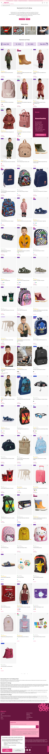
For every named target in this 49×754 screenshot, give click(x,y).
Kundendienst (48, 749)
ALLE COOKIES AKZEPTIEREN (7, 750)
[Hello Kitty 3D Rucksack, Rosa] (33, 549)
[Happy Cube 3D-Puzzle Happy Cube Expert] (33, 638)
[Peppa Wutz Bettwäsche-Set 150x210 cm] (17, 638)
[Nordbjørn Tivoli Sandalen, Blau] (35, 282)
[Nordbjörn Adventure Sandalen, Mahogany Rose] (34, 223)
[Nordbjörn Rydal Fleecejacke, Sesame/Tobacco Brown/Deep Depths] (2, 371)
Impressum (2, 718)
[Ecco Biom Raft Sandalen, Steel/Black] (18, 371)
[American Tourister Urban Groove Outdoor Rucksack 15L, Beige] (17, 460)
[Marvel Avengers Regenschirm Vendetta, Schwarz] (33, 401)
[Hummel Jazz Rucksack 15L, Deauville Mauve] (1, 104)
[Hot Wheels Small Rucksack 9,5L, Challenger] (1, 223)
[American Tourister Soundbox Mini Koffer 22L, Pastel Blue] (36, 490)
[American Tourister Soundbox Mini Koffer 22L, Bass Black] (34, 490)
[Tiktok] (27, 750)
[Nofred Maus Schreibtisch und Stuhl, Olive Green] (19, 490)
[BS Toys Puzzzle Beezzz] (17, 579)
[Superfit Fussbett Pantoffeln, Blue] (1, 579)
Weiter (27, 674)
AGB (1, 714)
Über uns (27, 718)
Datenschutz (28, 714)
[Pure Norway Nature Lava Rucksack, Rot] (1, 668)
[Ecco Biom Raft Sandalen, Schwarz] (17, 371)
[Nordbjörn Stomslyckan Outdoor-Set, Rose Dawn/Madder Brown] (33, 104)
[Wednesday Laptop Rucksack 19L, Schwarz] (33, 371)
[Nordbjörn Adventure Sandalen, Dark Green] (35, 223)
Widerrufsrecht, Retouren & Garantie (6, 715)
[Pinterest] (30, 750)
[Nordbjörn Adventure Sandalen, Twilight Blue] (33, 223)
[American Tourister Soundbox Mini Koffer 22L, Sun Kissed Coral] (33, 490)
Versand (2, 717)
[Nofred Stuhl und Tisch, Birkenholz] (17, 490)
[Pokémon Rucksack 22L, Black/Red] (33, 579)
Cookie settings (28, 715)
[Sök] (1, 5)
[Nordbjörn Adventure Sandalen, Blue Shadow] (36, 223)
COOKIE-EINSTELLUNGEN (18, 750)
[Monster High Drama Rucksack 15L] (17, 312)
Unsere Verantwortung (29, 717)
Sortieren (28, 19)
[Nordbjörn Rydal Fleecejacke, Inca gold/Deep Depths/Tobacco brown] (1, 371)
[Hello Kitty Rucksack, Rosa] (1, 549)
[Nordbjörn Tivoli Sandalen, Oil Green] (36, 282)
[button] (1, 2)
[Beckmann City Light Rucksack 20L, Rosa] (1, 638)
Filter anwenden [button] (22, 19)
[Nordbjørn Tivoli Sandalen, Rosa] (1, 282)
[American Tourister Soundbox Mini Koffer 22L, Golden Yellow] (35, 490)
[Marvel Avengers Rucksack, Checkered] (17, 193)
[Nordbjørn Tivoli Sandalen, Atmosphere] (33, 282)
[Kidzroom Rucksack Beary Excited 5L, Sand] (17, 163)
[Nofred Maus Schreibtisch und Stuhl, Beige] (18, 490)
